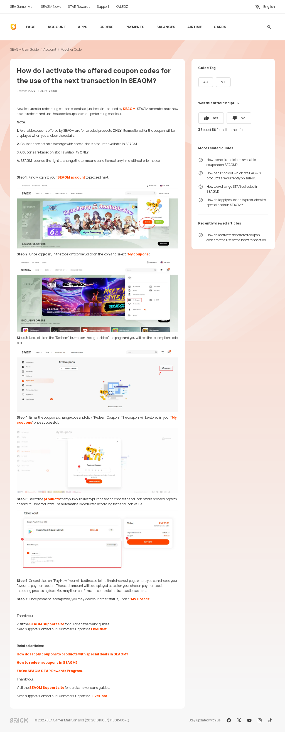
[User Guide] (13, 27)
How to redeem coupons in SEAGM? (47, 662)
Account (49, 49)
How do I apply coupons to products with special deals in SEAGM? (72, 654)
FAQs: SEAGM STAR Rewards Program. (50, 670)
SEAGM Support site (46, 624)
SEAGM (129, 108)
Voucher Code (71, 49)
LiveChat (99, 629)
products (52, 499)
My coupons (138, 254)
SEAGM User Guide (24, 49)
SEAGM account (71, 177)
